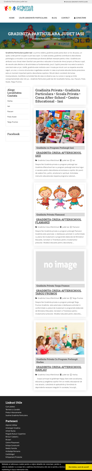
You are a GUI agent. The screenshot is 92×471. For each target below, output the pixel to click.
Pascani (10, 111)
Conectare (80, 18)
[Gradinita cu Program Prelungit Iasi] (60, 127)
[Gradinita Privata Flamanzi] (60, 197)
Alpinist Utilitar (11, 425)
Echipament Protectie (14, 457)
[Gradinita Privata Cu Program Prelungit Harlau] (60, 338)
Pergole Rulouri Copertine (15, 434)
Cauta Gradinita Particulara (33, 18)
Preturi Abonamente (13, 412)
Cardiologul (10, 454)
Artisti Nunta (10, 431)
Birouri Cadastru (12, 437)
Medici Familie (11, 448)
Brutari (8, 439)
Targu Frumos (12, 122)
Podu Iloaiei (11, 117)
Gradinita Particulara (41, 38)
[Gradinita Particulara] (18, 8)
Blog (54, 18)
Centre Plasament (12, 442)
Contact (65, 18)
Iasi (8, 106)
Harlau (10, 101)
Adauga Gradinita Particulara (76, 2)
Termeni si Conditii (13, 409)
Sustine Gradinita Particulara (17, 415)
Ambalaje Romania (13, 451)
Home (11, 18)
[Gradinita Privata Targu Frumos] (60, 266)
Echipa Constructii (12, 445)
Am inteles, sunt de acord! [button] (79, 467)
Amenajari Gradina (13, 428)
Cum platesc (10, 406)
